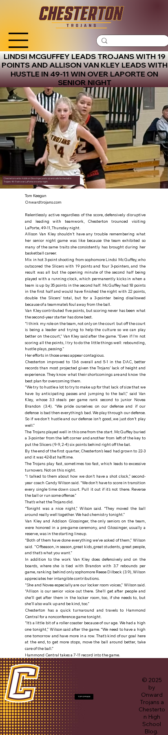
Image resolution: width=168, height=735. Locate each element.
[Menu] (18, 40)
